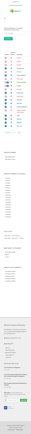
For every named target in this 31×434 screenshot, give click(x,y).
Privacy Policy (19, 429)
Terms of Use (11, 429)
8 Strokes (7, 190)
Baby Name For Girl (10, 156)
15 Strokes (8, 207)
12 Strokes (8, 200)
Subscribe (23, 400)
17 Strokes (8, 212)
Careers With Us (9, 355)
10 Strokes (8, 195)
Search (8, 38)
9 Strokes (7, 192)
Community (15, 1)
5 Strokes (7, 183)
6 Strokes (7, 185)
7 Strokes (7, 188)
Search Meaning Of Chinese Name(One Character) (13, 29)
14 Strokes (8, 204)
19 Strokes (8, 216)
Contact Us (8, 357)
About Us (7, 347)
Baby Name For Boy (10, 159)
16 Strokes (8, 209)
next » (19, 132)
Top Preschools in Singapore (12, 367)
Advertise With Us (10, 350)
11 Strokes (8, 197)
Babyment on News (10, 352)
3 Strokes (7, 178)
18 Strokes (8, 214)
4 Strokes (7, 180)
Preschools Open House (15, 5)
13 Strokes (8, 202)
